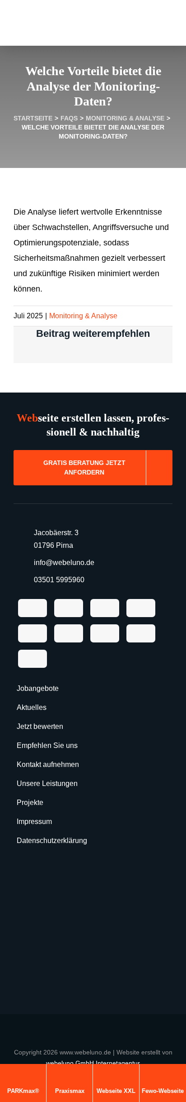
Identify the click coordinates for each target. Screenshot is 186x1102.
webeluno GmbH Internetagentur (93, 1063)
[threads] (140, 608)
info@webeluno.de (64, 562)
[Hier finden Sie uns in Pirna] (93, 930)
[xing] (32, 659)
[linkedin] (104, 633)
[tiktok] (68, 608)
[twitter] (104, 608)
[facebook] (32, 608)
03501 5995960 (59, 580)
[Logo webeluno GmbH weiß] (93, 1022)
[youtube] (68, 633)
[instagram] (32, 633)
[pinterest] (140, 633)
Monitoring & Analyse (83, 316)
